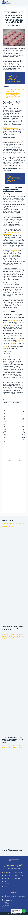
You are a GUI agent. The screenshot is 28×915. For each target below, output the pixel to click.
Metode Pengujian (15, 26)
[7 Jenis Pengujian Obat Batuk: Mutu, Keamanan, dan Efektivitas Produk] (14, 796)
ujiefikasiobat (17, 402)
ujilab (6, 405)
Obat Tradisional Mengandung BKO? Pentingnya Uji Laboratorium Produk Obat (14, 79)
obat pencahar (13, 250)
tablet (13, 141)
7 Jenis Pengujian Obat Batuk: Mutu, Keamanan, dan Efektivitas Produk (12, 849)
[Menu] (25, 2)
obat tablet (7, 402)
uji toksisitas (16, 320)
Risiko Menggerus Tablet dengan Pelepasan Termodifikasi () (13, 95)
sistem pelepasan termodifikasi (11, 233)
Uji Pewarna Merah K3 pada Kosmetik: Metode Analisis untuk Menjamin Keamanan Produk (13, 628)
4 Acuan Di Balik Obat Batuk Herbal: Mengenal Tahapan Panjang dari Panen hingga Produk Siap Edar (13, 739)
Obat (9, 26)
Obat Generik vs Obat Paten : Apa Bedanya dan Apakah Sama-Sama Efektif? (14, 179)
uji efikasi (10, 320)
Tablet (10, 128)
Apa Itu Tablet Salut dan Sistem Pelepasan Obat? (15, 90)
